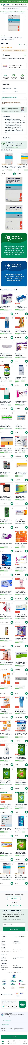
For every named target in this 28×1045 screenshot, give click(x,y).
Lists (2, 943)
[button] (25, 15)
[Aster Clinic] (4, 984)
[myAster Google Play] (6, 1006)
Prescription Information (18, 957)
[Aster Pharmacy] (13, 981)
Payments (3, 969)
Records (3, 941)
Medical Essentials (12, 11)
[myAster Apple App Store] (15, 1006)
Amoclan (3, 36)
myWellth (3, 944)
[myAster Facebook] (7, 905)
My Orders (3, 958)
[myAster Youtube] (20, 905)
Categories (3, 957)
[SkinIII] (21, 987)
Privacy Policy (16, 965)
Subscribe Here (14, 929)
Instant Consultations (5, 951)
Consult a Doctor (4, 950)
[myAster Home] (2, 1014)
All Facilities (15, 951)
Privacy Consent (4, 967)
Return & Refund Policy (18, 967)
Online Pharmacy (3, 11)
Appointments (16, 941)
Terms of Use (4, 965)
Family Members (16, 943)
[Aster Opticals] (13, 984)
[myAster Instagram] (10, 905)
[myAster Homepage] (22, 1004)
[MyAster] (4, 981)
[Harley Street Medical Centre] (13, 988)
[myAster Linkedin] (17, 905)
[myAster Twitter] (14, 905)
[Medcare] (22, 984)
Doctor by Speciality (17, 950)
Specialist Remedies (21, 11)
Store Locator (4, 960)
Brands (14, 958)
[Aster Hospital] (21, 981)
